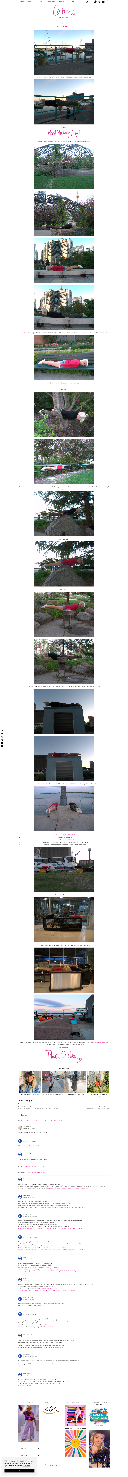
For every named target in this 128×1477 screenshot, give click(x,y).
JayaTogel (26, 1355)
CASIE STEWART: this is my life (35, 1167)
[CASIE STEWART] (64, 8)
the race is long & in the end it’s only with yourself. (39, 1108)
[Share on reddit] (32, 1101)
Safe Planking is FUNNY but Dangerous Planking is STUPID (70, 77)
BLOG (22, 1)
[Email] (103, 2)
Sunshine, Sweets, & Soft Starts (30, 1094)
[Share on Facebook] (22, 1101)
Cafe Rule (26, 1373)
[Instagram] (91, 2)
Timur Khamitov (28, 1153)
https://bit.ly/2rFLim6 (47, 1327)
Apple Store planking (99, 1042)
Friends (23, 1104)
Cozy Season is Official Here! (75, 1094)
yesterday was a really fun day (97, 1108)
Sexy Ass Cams (28, 1297)
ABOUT (61, 1)
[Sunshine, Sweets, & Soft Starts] (30, 1082)
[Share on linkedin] (29, 1101)
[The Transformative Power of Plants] (98, 1082)
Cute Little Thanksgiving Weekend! (53, 1094)
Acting (42, 1)
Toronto (30, 1104)
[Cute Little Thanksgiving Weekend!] (53, 1082)
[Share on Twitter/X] (24, 1101)
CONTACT (71, 1)
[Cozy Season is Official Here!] (75, 1082)
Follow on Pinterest (53, 1465)
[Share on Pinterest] (27, 1101)
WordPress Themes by (100, 1474)
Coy (24, 1257)
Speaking (51, 1)
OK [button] (20, 1470)
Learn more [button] (26, 1466)
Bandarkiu (27, 1214)
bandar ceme (28, 1313)
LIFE (68, 23)
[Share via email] (19, 1101)
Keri (46, 141)
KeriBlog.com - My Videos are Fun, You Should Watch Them (44, 1121)
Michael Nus (27, 1140)
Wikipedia (24, 333)
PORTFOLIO (32, 1)
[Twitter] (87, 2)
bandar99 (26, 1178)
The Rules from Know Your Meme (64, 834)
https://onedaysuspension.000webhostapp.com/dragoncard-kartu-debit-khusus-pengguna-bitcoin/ (50, 1228)
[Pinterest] (95, 2)
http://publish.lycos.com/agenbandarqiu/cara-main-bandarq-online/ (68, 1188)
